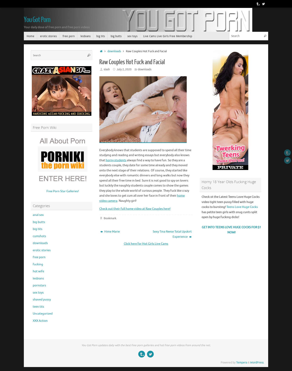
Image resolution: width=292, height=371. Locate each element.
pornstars (39, 285)
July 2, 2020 (124, 69)
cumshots (39, 236)
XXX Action (40, 321)
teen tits (38, 307)
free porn (39, 257)
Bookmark (110, 218)
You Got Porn (37, 20)
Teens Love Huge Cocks (242, 207)
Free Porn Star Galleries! (62, 191)
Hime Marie (112, 232)
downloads (114, 51)
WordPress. (257, 362)
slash (107, 69)
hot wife (38, 271)
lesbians (38, 278)
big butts (39, 222)
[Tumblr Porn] (258, 4)
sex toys (38, 293)
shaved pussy (42, 299)
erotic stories (42, 250)
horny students (116, 160)
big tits (37, 229)
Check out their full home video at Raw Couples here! (134, 209)
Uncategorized (43, 314)
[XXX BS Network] (263, 4)
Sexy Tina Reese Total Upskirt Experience (172, 234)
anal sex (38, 215)
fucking (38, 264)
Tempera (241, 362)
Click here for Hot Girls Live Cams (146, 244)
